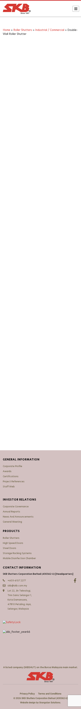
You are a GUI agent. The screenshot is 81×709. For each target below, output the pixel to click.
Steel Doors (9, 548)
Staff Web (9, 486)
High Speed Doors (13, 543)
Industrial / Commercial (49, 30)
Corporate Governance (16, 506)
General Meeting (12, 522)
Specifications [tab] (34, 376)
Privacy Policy (27, 693)
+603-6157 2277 (17, 580)
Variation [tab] (12, 376)
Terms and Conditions (49, 693)
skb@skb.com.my (17, 586)
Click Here (20, 343)
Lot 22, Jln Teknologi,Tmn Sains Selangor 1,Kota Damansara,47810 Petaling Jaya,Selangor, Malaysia (20, 600)
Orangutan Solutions (49, 702)
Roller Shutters (22, 30)
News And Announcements (18, 517)
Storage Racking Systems (17, 553)
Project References (13, 481)
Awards (7, 471)
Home (6, 30)
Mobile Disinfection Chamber (19, 558)
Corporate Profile (12, 466)
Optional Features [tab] (18, 383)
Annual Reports (11, 512)
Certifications (10, 476)
